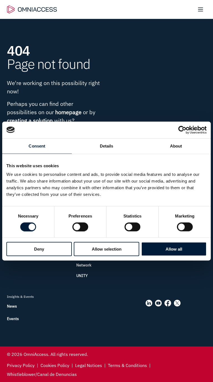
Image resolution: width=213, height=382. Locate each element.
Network (83, 265)
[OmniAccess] (32, 9)
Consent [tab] (37, 145)
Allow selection (106, 249)
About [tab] (176, 145)
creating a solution (30, 120)
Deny (39, 249)
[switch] (80, 226)
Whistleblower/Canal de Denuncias (42, 374)
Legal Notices (88, 365)
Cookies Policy (54, 365)
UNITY (82, 275)
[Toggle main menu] (200, 9)
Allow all (174, 249)
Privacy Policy (21, 365)
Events (13, 318)
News (12, 306)
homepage (68, 112)
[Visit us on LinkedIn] (149, 303)
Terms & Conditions (127, 365)
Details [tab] (106, 145)
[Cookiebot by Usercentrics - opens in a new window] (182, 130)
